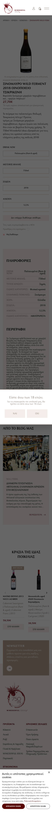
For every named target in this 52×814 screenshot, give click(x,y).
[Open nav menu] (46, 8)
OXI (37, 413)
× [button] (49, 772)
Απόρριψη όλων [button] (38, 806)
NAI (15, 413)
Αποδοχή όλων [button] (13, 806)
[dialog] (26, 791)
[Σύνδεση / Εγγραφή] (33, 8)
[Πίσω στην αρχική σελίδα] (15, 8)
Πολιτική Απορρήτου (32, 801)
